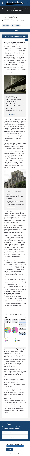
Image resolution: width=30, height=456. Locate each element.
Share (16, 30)
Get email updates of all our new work (15, 36)
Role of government (16, 25)
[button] (2, 3)
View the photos (11, 114)
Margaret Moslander (15, 22)
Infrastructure (6, 25)
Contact (9, 449)
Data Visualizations (6, 22)
